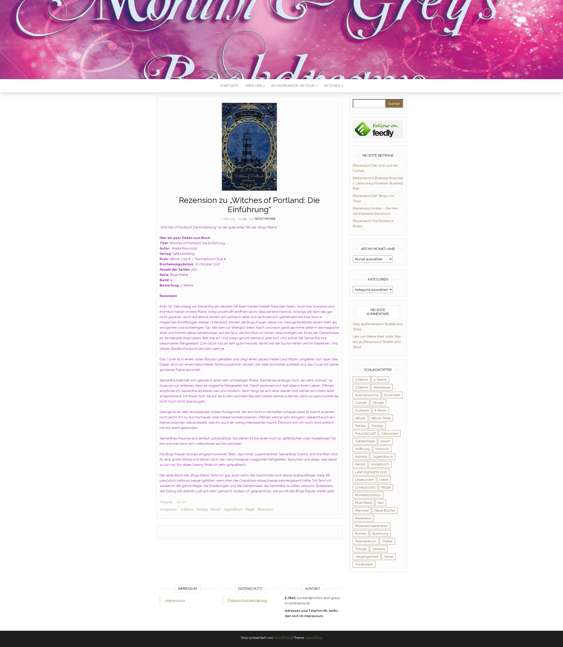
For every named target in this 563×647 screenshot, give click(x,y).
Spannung (380, 534)
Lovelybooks (365, 487)
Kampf (360, 464)
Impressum (175, 600)
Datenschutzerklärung (247, 600)
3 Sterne (361, 380)
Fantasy (202, 509)
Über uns (254, 86)
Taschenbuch (365, 541)
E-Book (380, 410)
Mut (381, 503)
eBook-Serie (380, 418)
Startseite (229, 86)
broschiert (392, 395)
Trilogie (361, 549)
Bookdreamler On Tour (293, 86)
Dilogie (378, 403)
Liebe (383, 480)
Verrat (388, 557)
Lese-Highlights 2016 (371, 472)
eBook (360, 418)
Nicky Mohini (265, 219)
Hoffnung (362, 449)
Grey (356, 324)
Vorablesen (364, 564)
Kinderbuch (380, 464)
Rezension (265, 509)
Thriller (387, 541)
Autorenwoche (366, 395)
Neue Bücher (385, 510)
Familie (360, 426)
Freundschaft (365, 434)
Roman (360, 534)
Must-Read (363, 503)
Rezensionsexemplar (371, 526)
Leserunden (364, 480)
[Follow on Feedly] (378, 129)
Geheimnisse (365, 441)
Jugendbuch (232, 509)
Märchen (362, 510)
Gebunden (389, 434)
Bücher (181, 502)
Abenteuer (382, 387)
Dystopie (362, 410)
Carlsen (361, 403)
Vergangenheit (366, 557)
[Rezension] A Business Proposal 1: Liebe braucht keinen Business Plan (378, 183)
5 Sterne (361, 387)
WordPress (282, 638)
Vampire (378, 549)
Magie (249, 509)
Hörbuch (382, 449)
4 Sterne (187, 509)
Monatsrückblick (368, 495)
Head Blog (313, 638)
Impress (361, 457)
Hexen (215, 509)
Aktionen (332, 86)
